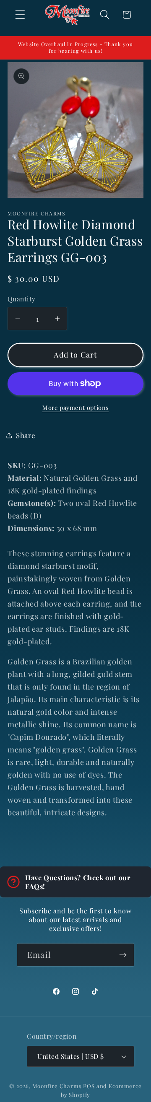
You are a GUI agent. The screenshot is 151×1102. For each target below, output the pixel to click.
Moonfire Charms (57, 1085)
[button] (20, 15)
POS (89, 1085)
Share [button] (25, 435)
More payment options (75, 407)
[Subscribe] (123, 955)
